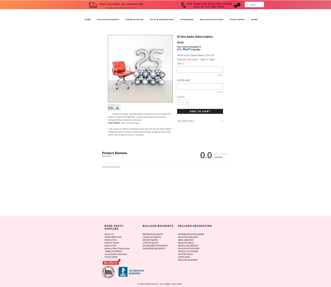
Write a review (106, 156)
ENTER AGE (184, 80)
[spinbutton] (183, 102)
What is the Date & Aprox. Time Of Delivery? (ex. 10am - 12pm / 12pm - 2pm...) (197, 59)
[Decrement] (179, 102)
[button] (237, 5)
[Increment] (187, 102)
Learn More (196, 49)
